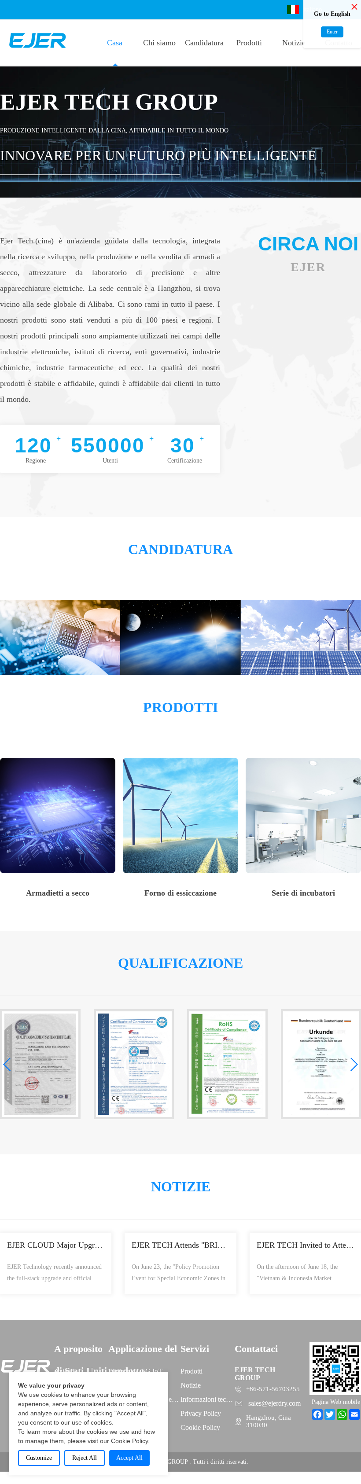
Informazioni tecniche (207, 1399)
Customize (39, 1458)
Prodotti (249, 42)
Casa (114, 42)
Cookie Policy (200, 1427)
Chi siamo (159, 42)
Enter (332, 32)
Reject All (84, 1458)
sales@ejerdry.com (274, 1403)
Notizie (294, 42)
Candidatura (204, 42)
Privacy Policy (200, 1413)
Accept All (129, 1458)
